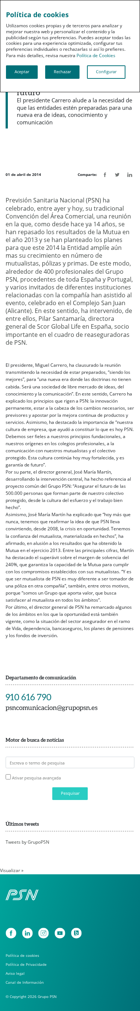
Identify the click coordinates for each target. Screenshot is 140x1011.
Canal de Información (25, 982)
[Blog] (76, 933)
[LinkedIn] (27, 933)
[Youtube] (60, 933)
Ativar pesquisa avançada (36, 778)
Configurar (106, 71)
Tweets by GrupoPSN (27, 842)
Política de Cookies (96, 55)
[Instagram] (43, 933)
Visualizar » (12, 870)
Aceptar (22, 71)
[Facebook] (11, 933)
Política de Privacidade (26, 964)
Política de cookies (22, 955)
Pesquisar (70, 793)
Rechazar (62, 71)
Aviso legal (15, 973)
